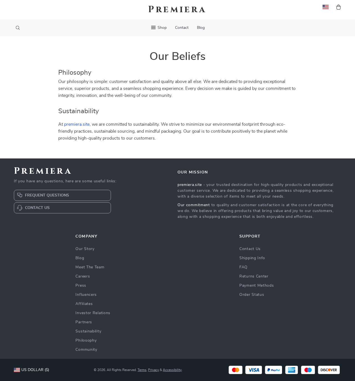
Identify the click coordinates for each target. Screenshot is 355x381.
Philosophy (86, 340)
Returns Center (253, 276)
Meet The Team (89, 267)
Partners (83, 322)
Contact (182, 28)
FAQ (243, 267)
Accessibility (172, 370)
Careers (82, 276)
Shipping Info (252, 258)
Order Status (251, 295)
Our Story (84, 249)
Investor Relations (92, 313)
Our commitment (194, 205)
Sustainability (88, 331)
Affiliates (84, 304)
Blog (201, 28)
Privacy (153, 370)
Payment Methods (256, 285)
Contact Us (250, 249)
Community (86, 350)
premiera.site (77, 124)
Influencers (86, 295)
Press (80, 285)
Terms (142, 370)
